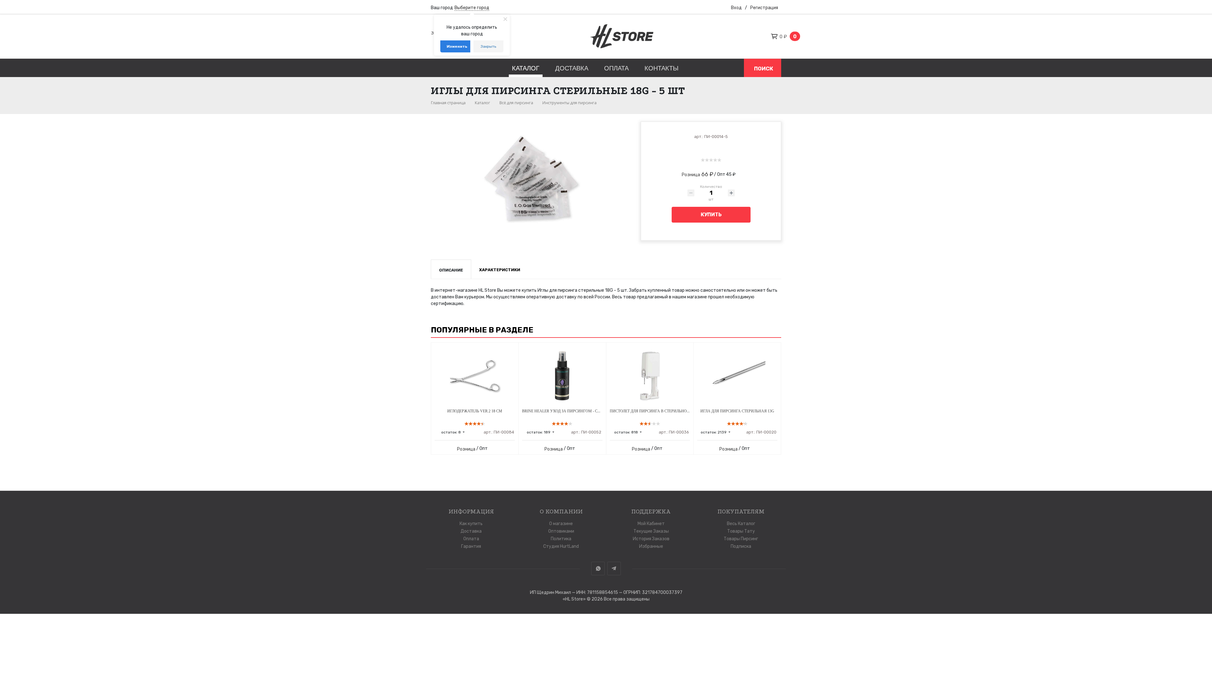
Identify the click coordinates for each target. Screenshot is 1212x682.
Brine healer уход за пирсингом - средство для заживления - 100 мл (594, 411)
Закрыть (488, 46)
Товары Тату (741, 531)
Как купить (471, 523)
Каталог (525, 68)
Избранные (651, 546)
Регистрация (764, 7)
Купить (711, 215)
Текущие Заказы (651, 531)
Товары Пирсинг (741, 538)
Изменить (457, 46)
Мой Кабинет (651, 523)
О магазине (561, 523)
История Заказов (651, 538)
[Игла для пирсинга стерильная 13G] (737, 376)
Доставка (571, 68)
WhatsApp (598, 568)
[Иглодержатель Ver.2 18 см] (474, 376)
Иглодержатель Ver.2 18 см (474, 411)
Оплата (616, 68)
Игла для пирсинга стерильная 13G (737, 411)
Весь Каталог (741, 523)
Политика (561, 538)
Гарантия (471, 546)
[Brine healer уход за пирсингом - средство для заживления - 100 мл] (562, 376)
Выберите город (471, 7)
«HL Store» (575, 599)
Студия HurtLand (561, 546)
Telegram (614, 568)
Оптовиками (561, 531)
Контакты (662, 68)
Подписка (741, 546)
